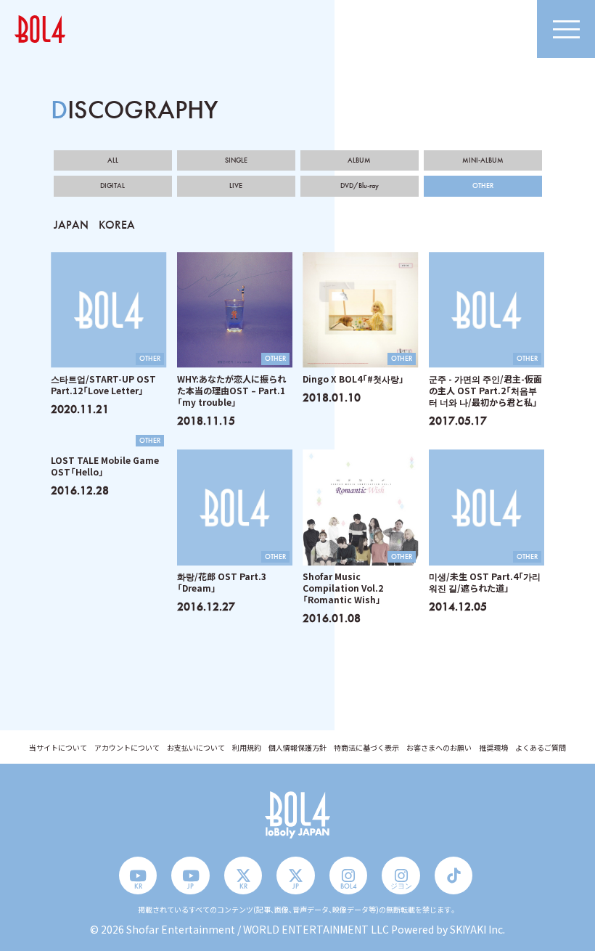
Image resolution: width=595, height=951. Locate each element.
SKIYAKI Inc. (477, 929)
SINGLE (236, 160)
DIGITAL (112, 185)
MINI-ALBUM (483, 160)
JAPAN (71, 225)
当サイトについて (58, 748)
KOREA (117, 225)
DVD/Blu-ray (359, 185)
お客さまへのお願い (439, 748)
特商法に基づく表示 (366, 748)
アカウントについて (127, 748)
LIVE (235, 185)
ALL (112, 160)
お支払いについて (196, 748)
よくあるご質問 (540, 748)
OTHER (482, 185)
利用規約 (246, 748)
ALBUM (359, 160)
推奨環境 (493, 748)
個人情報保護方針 (297, 748)
